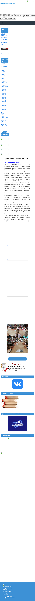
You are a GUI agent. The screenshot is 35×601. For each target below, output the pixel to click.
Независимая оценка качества (17, 359)
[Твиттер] (31, 1)
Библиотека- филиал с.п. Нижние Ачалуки (4, 116)
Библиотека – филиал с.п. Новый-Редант (4, 99)
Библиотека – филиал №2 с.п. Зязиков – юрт (4, 82)
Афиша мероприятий (5, 133)
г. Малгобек (4, 39)
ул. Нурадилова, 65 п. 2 (4, 42)
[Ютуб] (34, 1)
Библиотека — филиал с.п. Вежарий (4, 74)
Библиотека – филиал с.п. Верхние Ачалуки (4, 91)
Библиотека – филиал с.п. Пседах (4, 103)
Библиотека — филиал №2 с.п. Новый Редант (4, 70)
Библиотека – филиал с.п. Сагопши (4, 107)
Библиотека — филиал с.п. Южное (4, 78)
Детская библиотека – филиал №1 (4, 120)
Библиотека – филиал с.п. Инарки (4, 95)
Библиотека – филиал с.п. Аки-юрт (4, 86)
